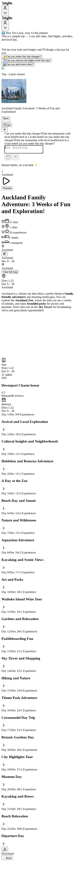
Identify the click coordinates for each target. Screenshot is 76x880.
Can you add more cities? (18, 64)
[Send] (15, 157)
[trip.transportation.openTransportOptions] (4, 254)
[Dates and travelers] (8, 157)
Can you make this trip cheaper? (22, 56)
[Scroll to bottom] (4, 129)
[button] (4, 121)
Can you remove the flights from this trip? (26, 60)
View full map (10, 272)
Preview (7, 188)
